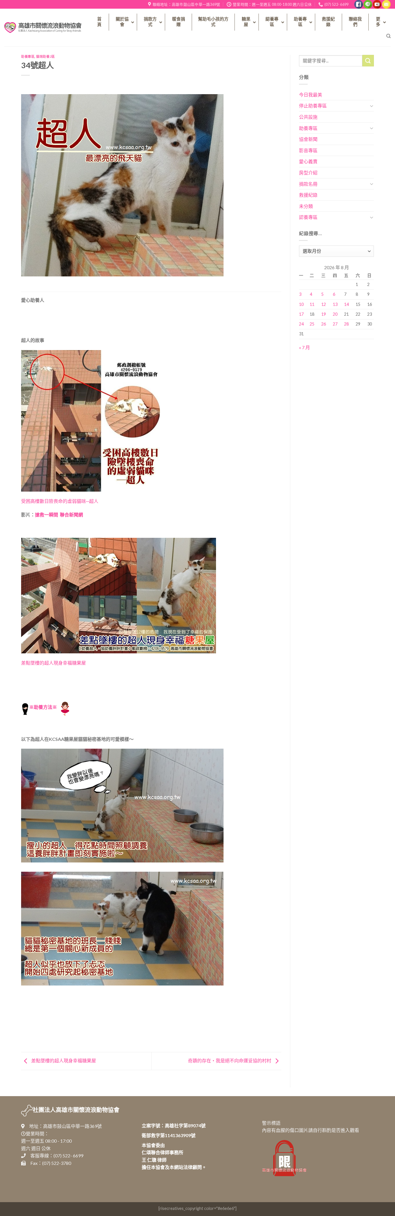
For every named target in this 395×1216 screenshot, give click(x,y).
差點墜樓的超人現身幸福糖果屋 (53, 662)
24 (301, 323)
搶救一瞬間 (46, 514)
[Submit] (368, 60)
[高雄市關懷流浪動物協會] (43, 27)
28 (346, 323)
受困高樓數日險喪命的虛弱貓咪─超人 (59, 501)
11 (312, 304)
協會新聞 (308, 139)
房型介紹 (308, 172)
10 (301, 304)
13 (335, 304)
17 (301, 314)
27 (335, 323)
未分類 (306, 206)
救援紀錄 (308, 195)
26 (323, 323)
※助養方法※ (43, 707)
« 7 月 (304, 347)
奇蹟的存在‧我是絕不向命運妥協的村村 (230, 1060)
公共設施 (308, 117)
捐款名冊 (308, 184)
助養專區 (27, 56)
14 (346, 304)
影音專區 (308, 150)
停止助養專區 (313, 105)
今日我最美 (310, 94)
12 (323, 304)
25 (312, 323)
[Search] (388, 36)
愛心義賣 (308, 161)
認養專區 (308, 217)
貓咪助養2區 (45, 56)
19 (323, 314)
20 (335, 314)
